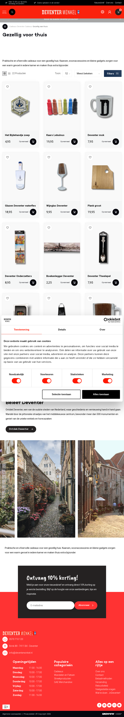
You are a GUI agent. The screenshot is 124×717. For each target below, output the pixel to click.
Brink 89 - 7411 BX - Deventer (23, 646)
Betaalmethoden (103, 678)
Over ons (109, 3)
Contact (118, 3)
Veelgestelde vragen (105, 689)
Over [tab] (102, 329)
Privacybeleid (29, 714)
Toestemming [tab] (21, 329)
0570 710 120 (16, 639)
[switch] (46, 380)
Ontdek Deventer (19, 429)
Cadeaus (13, 26)
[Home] (5, 26)
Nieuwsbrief (99, 3)
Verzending (101, 682)
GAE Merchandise (63, 682)
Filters (110, 73)
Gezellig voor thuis (40, 26)
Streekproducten (62, 678)
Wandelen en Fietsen (64, 675)
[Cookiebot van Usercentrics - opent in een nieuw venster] (106, 320)
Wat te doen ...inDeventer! (107, 693)
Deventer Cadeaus (24, 26)
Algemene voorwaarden (11, 714)
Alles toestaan (101, 394)
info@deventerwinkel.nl (20, 652)
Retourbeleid (101, 685)
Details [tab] (62, 329)
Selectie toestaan (61, 394)
